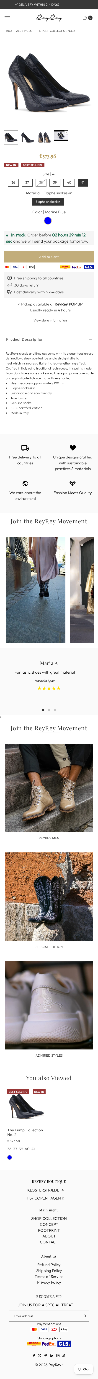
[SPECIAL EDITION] (49, 896)
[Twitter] (39, 1356)
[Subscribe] (83, 1316)
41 (82, 182)
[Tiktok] (63, 1356)
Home (8, 30)
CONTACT (49, 1242)
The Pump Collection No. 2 (25, 1132)
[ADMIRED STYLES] (49, 1005)
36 (13, 182)
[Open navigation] (7, 18)
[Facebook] (34, 1356)
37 (27, 182)
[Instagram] (57, 1356)
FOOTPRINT (49, 1230)
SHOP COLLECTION (49, 1218)
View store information (50, 320)
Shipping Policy (49, 1270)
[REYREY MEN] (49, 788)
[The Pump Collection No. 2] (26, 1106)
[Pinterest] (45, 1356)
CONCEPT (49, 1224)
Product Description (25, 339)
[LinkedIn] (51, 1356)
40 (69, 182)
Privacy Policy (49, 1282)
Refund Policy (49, 1264)
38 (41, 182)
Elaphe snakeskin (48, 202)
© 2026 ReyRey (48, 1364)
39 (55, 182)
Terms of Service (49, 1276)
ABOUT (49, 1236)
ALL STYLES (24, 30)
